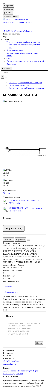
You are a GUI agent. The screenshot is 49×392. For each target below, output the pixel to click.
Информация (8, 350)
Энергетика (11, 64)
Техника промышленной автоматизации (23, 42)
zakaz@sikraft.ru (25, 31)
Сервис (9, 58)
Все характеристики (11, 281)
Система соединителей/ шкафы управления (26, 88)
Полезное (7, 356)
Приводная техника (15, 50)
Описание (9, 287)
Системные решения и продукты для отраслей (25, 61)
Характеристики (12, 292)
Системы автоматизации (19, 85)
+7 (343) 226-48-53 (11, 31)
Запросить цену (14, 228)
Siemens (6, 193)
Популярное (8, 353)
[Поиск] (6, 77)
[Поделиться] (28, 239)
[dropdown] (4, 3)
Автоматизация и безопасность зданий (23, 53)
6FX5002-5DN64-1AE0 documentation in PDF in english (25, 201)
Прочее (9, 56)
